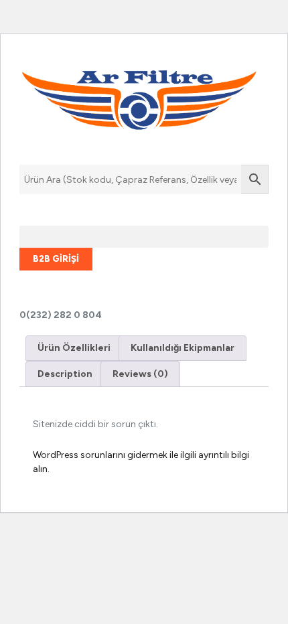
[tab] (74, 348)
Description (65, 374)
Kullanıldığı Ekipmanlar (182, 348)
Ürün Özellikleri (74, 348)
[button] (143, 237)
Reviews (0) (140, 374)
